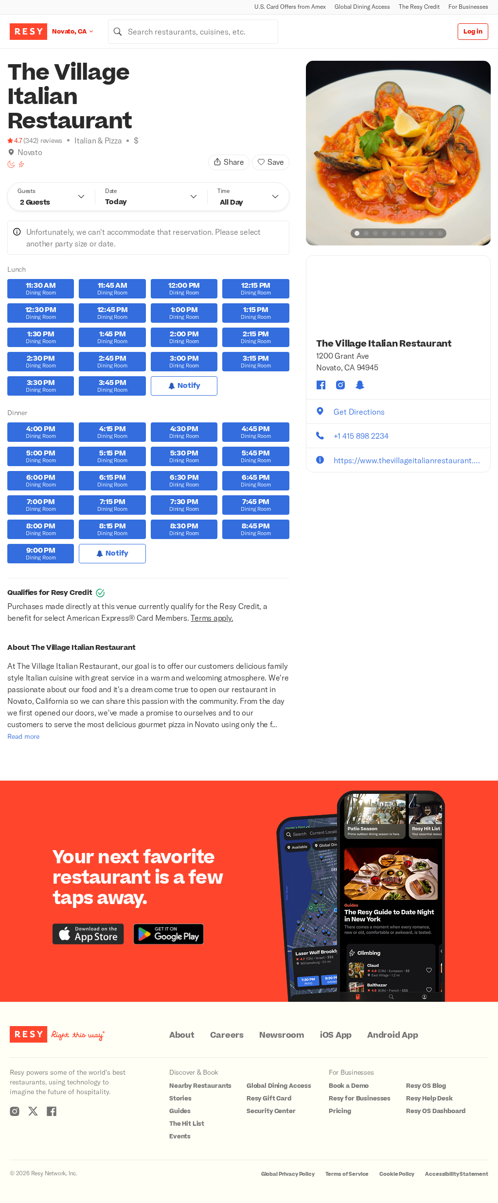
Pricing (340, 1111)
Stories (180, 1098)
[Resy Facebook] (51, 1111)
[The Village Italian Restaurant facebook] (321, 385)
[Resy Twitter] (33, 1111)
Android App (392, 1035)
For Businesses (468, 6)
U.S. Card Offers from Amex (290, 6)
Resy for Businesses (360, 1098)
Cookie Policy (396, 1174)
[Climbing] (21, 164)
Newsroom (281, 1035)
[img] (11, 152)
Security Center (271, 1111)
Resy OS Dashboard (435, 1111)
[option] (398, 153)
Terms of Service (347, 1174)
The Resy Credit (419, 6)
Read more (23, 736)
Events (180, 1136)
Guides (180, 1111)
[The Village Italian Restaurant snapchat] (360, 385)
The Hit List (186, 1123)
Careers (227, 1035)
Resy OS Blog (426, 1085)
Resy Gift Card (269, 1098)
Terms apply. (212, 617)
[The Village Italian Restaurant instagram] (340, 385)
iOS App (336, 1035)
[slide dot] (357, 233)
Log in (472, 31)
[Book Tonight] (11, 164)
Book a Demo (349, 1085)
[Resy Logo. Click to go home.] (28, 31)
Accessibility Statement (456, 1174)
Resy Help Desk (429, 1098)
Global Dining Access (362, 6)
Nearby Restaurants (200, 1085)
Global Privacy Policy (288, 1174)
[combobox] (193, 31)
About (182, 1035)
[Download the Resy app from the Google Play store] (168, 934)
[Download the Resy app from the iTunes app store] (88, 934)
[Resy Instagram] (14, 1111)
